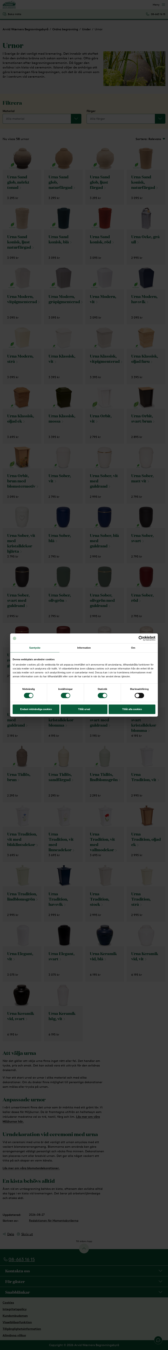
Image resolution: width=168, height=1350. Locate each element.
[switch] (65, 695)
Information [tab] (84, 647)
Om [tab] (133, 647)
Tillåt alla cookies (132, 709)
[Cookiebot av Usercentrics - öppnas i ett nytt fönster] (141, 638)
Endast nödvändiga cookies (36, 709)
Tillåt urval (84, 709)
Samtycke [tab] (35, 647)
